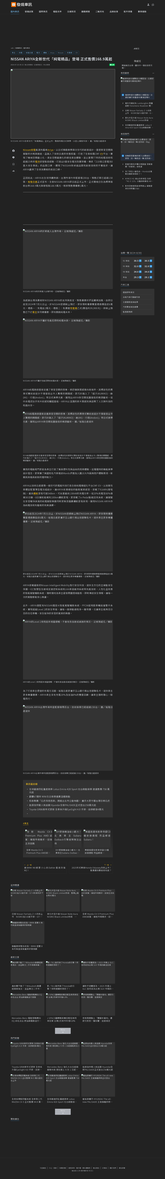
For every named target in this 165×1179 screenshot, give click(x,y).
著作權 (78, 1168)
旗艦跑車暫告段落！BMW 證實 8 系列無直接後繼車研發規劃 (27, 947)
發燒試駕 (29, 11)
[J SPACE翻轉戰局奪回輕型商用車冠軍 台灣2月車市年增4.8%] (63, 1004)
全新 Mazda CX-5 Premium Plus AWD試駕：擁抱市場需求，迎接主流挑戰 (38, 851)
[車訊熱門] (153, 134)
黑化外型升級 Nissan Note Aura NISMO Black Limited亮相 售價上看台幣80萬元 (62, 915)
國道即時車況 (128, 292)
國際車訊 (43, 11)
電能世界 (57, 11)
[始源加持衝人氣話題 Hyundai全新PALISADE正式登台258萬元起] (98, 1053)
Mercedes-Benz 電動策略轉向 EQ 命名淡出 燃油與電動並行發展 (26, 1019)
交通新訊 (71, 11)
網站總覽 (122, 1168)
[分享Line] (13, 157)
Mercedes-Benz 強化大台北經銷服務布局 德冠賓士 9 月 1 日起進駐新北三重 (62, 1068)
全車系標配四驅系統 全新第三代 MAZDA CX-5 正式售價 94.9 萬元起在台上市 (27, 1100)
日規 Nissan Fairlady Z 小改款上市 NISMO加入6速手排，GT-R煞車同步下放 (27, 915)
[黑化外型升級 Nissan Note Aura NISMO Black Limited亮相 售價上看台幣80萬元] (63, 900)
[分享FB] (13, 150)
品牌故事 (114, 11)
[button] (152, 4)
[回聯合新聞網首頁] (13, 4)
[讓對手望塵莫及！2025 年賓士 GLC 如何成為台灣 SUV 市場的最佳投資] (98, 972)
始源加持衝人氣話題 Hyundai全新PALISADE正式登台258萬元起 (62, 805)
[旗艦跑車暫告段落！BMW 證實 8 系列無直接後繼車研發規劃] (27, 932)
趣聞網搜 (85, 11)
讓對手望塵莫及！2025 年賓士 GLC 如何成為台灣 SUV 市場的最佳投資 (98, 987)
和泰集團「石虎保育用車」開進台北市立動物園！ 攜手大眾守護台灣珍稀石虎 (69, 800)
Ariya (52, 52)
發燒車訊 (18, 48)
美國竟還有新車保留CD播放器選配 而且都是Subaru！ (97, 851)
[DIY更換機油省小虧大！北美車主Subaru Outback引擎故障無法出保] (67, 839)
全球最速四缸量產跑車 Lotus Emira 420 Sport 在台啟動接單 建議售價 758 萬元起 (69, 791)
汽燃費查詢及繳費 (130, 306)
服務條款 (72, 1168)
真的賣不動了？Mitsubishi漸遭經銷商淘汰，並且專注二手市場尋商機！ (27, 987)
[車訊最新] (153, 73)
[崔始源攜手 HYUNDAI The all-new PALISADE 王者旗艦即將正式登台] (98, 1085)
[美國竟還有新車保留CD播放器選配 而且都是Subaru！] (97, 839)
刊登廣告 (43, 1168)
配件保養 (128, 11)
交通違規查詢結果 (130, 302)
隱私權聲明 (86, 1168)
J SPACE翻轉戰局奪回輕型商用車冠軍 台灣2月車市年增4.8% (62, 1019)
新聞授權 (62, 1168)
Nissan (61, 52)
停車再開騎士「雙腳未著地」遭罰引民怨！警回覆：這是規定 (97, 1019)
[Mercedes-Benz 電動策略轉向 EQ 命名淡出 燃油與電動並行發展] (27, 1004)
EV (77, 52)
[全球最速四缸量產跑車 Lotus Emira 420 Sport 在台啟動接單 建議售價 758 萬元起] (63, 1085)
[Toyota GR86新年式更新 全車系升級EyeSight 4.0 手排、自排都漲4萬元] (27, 1053)
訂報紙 (104, 1168)
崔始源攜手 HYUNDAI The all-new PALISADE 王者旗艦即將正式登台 (97, 1100)
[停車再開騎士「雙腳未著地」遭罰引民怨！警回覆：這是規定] (98, 1004)
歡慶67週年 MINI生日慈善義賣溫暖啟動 (49, 796)
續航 (45, 52)
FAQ (50, 1168)
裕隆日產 (29, 52)
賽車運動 (142, 11)
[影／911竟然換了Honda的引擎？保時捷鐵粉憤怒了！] (63, 972)
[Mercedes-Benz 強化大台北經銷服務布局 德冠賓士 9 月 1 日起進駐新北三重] (63, 1053)
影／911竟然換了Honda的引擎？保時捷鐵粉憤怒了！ (61, 987)
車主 (13, 52)
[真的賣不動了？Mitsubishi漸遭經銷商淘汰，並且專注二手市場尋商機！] (27, 972)
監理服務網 (127, 311)
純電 (20, 52)
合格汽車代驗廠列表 (131, 297)
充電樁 (69, 52)
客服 (55, 1168)
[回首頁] (24, 4)
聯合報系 (96, 1168)
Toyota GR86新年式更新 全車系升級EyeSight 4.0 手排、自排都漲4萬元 (66, 809)
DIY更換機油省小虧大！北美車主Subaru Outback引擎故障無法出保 (68, 851)
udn (12, 48)
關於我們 (113, 1168)
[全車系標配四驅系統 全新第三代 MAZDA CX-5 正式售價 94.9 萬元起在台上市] (27, 1085)
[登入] (148, 4)
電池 (38, 52)
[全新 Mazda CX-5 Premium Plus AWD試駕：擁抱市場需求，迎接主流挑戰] (38, 839)
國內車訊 (15, 11)
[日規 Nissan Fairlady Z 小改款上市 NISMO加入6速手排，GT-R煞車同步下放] (27, 900)
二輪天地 (100, 11)
